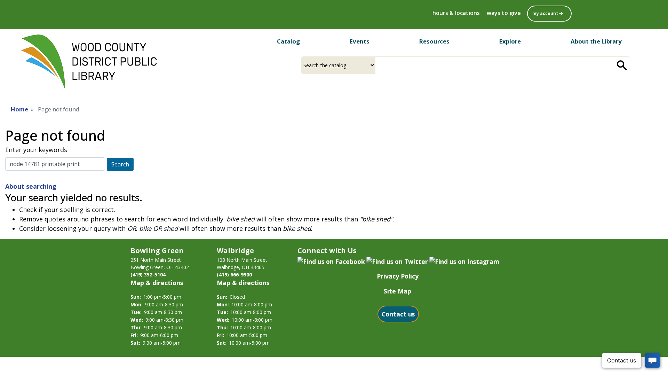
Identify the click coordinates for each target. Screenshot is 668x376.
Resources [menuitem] (434, 41)
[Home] (89, 62)
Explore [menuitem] (510, 41)
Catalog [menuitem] (288, 41)
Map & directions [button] (156, 283)
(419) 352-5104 (148, 274)
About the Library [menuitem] (596, 41)
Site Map (397, 291)
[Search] (622, 65)
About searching (30, 186)
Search (120, 164)
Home (19, 109)
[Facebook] (331, 261)
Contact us (398, 314)
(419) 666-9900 (234, 274)
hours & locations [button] (456, 13)
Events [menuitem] (359, 41)
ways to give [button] (504, 13)
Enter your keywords (36, 150)
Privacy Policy (398, 276)
